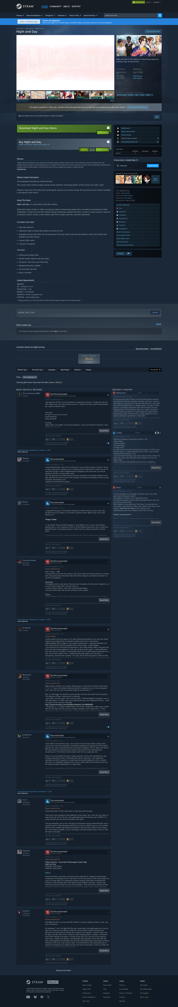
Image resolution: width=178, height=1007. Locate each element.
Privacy (122, 985)
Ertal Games (137, 76)
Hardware (106, 993)
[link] (87, 150)
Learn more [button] (152, 166)
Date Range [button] (65, 370)
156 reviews (26, 855)
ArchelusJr (27, 628)
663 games (26, 563)
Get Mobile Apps (146, 989)
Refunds (122, 1001)
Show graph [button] (154, 370)
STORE (44, 6)
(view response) (22, 452)
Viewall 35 (156, 179)
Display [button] (88, 370)
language (156, 2)
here (56, 331)
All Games (19, 28)
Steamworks (86, 993)
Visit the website (122, 205)
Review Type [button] (22, 370)
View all (158, 324)
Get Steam (144, 985)
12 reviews (26, 504)
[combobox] (131, 15)
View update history (123, 235)
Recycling (106, 997)
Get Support (144, 993)
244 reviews (26, 679)
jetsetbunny (27, 735)
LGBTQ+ (130, 95)
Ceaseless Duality (29, 560)
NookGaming (21, 169)
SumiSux (26, 911)
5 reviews (25, 630)
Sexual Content (121, 95)
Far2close (26, 851)
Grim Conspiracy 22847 (31, 393)
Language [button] (51, 370)
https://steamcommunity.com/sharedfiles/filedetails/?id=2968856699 (69, 704)
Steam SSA (86, 989)
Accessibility (123, 989)
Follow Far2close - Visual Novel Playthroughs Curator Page (66, 862)
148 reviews (26, 915)
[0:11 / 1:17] (65, 62)
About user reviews (142, 349)
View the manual (123, 232)
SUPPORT (76, 6)
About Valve (107, 985)
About (66, 6)
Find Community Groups (125, 245)
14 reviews (26, 461)
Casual (142, 95)
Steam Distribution (88, 997)
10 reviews (26, 737)
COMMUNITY (56, 6)
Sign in (20, 116)
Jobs (105, 989)
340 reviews (26, 565)
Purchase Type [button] (37, 370)
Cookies (122, 997)
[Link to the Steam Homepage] (25, 8)
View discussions (122, 242)
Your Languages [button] (28, 377)
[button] (20, 15)
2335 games (26, 802)
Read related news (123, 238)
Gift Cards (86, 1001)
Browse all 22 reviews (63, 970)
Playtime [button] (77, 370)
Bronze (25, 502)
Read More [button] (104, 431)
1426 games (26, 913)
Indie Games (29, 28)
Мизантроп (27, 675)
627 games (26, 853)
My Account (144, 997)
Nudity (148, 95)
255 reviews (26, 804)
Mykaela (26, 458)
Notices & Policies (125, 993)
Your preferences (156, 349)
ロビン (25, 800)
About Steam (87, 985)
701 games (26, 677)
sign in (148, 2)
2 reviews (25, 396)
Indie (136, 95)
